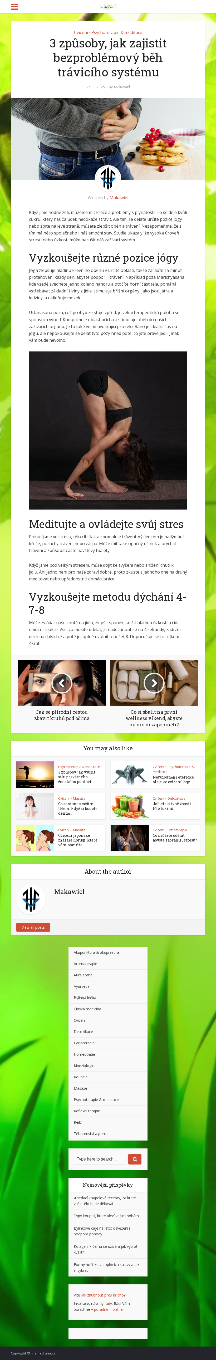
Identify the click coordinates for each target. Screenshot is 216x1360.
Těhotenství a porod (91, 1133)
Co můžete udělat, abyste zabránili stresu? (175, 838)
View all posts (33, 927)
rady (108, 1303)
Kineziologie (84, 1065)
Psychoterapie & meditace (116, 32)
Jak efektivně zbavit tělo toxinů (172, 806)
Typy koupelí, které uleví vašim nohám (106, 1215)
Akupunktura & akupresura (96, 952)
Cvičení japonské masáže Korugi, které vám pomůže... (77, 840)
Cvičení (81, 32)
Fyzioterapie (177, 830)
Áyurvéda (82, 986)
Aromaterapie (85, 963)
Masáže (79, 798)
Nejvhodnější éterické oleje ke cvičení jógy (173, 779)
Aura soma (83, 974)
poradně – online (108, 1309)
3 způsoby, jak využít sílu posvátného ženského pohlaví (76, 777)
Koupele (81, 1076)
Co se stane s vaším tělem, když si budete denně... (77, 808)
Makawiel (122, 87)
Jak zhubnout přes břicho (102, 1295)
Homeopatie (84, 1054)
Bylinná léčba (85, 997)
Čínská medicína (87, 1008)
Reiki (78, 1122)
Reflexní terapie (87, 1110)
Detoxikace (176, 798)
